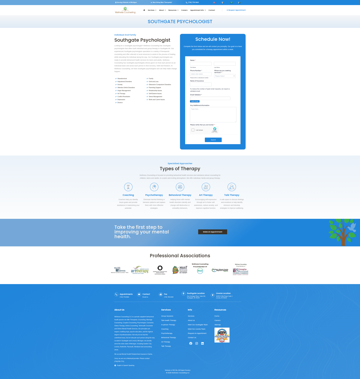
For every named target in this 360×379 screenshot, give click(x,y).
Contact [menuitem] (211, 10)
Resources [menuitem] (172, 10)
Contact (146, 294)
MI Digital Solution (184, 370)
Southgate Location (196, 293)
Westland (137, 346)
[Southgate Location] (184, 294)
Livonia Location (223, 293)
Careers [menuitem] (184, 10)
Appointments (126, 294)
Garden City (147, 343)
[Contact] (139, 294)
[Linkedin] (202, 343)
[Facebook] (191, 343)
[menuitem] (144, 10)
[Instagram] (197, 343)
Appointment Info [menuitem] (197, 10)
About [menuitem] (161, 10)
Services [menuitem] (151, 10)
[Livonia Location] (213, 295)
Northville (123, 346)
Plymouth (130, 346)
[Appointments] (116, 294)
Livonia (116, 346)
